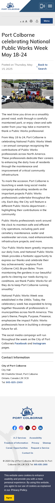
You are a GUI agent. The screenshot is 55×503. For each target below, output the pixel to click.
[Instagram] (21, 428)
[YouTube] (34, 428)
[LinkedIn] (40, 428)
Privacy (35, 443)
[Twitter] (27, 428)
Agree (9, 497)
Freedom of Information (16, 443)
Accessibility (35, 437)
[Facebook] (14, 428)
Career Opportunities (17, 448)
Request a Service (40, 448)
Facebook (21, 343)
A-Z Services (19, 437)
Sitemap (47, 443)
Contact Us (27, 453)
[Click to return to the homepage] (10, 6)
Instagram (39, 343)
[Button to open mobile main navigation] (50, 6)
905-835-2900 (14, 382)
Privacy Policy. (19, 490)
